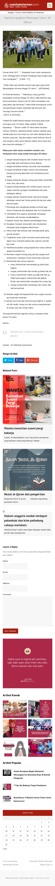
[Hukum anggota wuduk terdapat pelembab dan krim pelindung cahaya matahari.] (27, 511)
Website (6, 583)
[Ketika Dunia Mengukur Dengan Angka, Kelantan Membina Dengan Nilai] (15, 728)
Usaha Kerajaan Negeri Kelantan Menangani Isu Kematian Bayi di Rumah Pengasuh (32, 774)
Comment (7, 594)
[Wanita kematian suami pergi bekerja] (27, 400)
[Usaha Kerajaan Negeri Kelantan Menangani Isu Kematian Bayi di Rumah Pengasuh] (7, 773)
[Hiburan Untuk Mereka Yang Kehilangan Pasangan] (15, 748)
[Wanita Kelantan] (22, 5)
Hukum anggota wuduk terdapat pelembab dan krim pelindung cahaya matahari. (25, 520)
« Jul (5, 848)
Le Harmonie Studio (41, 878)
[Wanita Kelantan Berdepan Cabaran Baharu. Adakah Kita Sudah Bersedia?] (15, 709)
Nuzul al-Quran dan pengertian (24, 494)
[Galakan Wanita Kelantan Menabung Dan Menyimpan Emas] (40, 748)
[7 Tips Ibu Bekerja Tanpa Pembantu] (7, 787)
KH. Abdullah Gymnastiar (21, 345)
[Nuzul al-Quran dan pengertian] (27, 469)
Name (6, 561)
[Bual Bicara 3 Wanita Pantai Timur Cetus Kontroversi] (7, 799)
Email (6, 572)
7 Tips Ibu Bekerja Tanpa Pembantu (30, 785)
